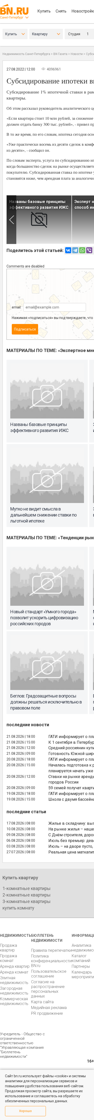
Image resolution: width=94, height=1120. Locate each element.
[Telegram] (75, 250)
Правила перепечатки (51, 950)
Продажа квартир (8, 947)
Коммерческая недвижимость (14, 1001)
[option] (39, 219)
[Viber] (89, 250)
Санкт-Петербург (11, 17)
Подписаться (25, 329)
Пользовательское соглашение (48, 973)
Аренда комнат (14, 972)
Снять (61, 11)
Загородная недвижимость (14, 991)
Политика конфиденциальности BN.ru (51, 961)
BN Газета (60, 54)
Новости (77, 54)
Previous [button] (11, 219)
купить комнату (18, 907)
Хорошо (25, 1111)
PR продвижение (47, 1013)
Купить (44, 11)
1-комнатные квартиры (27, 888)
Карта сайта (42, 1002)
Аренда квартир (15, 966)
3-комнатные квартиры (27, 901)
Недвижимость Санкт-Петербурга (26, 54)
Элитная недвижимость (14, 980)
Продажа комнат (8, 958)
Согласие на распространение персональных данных (48, 989)
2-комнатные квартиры (27, 895)
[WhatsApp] (82, 250)
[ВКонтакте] (68, 250)
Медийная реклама (49, 1007)
